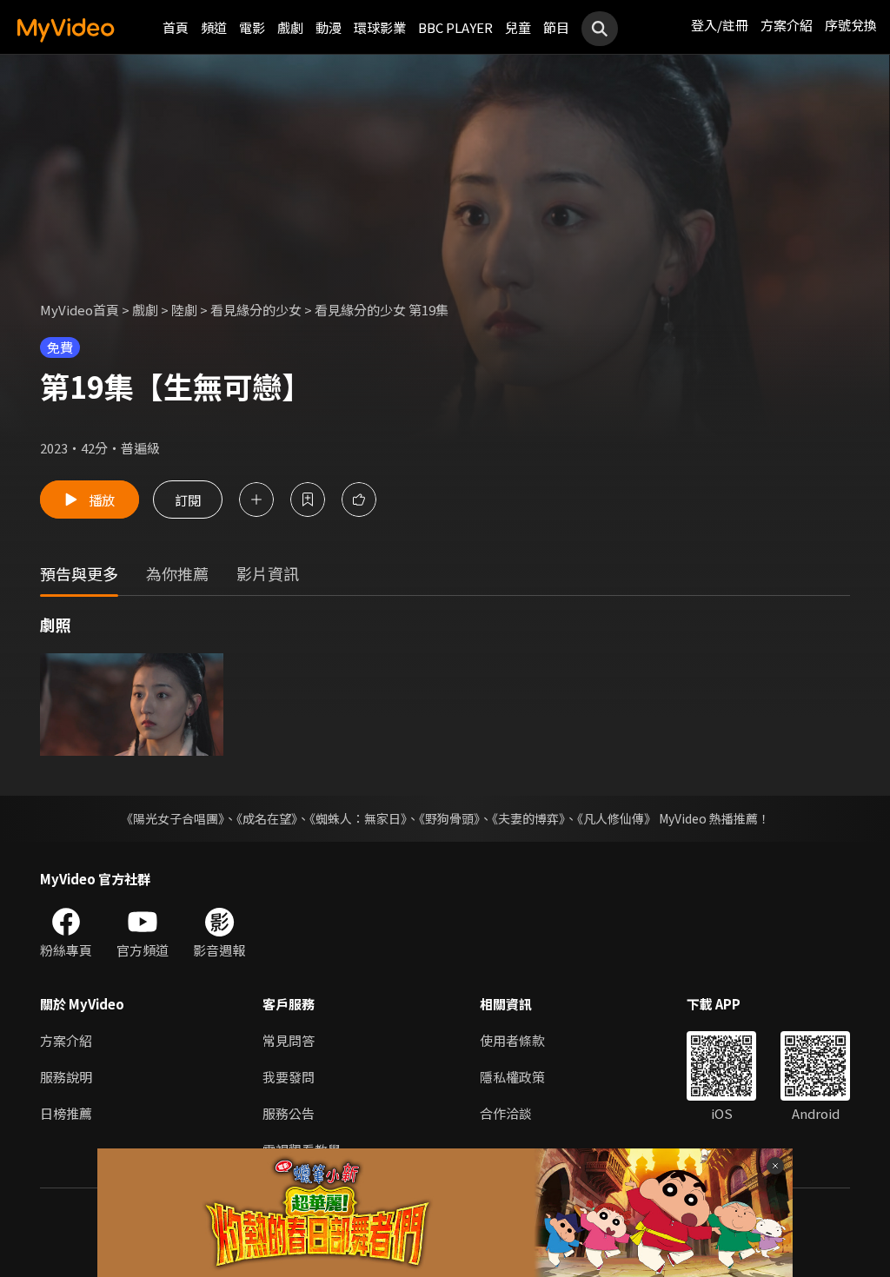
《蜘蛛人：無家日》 (358, 818)
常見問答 (288, 1040)
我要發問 (288, 1077)
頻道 (214, 27)
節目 (556, 27)
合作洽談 (506, 1113)
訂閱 (188, 499)
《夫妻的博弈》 (528, 818)
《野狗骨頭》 (449, 818)
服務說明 (66, 1077)
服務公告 (288, 1113)
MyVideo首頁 (79, 310)
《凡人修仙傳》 (616, 818)
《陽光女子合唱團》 (172, 818)
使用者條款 (512, 1040)
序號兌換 (851, 25)
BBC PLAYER (455, 27)
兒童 (518, 27)
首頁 (176, 27)
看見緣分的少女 (256, 310)
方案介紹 (786, 25)
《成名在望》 (266, 818)
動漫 (328, 27)
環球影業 (380, 27)
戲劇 (290, 27)
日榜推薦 (66, 1113)
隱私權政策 (512, 1077)
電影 (252, 27)
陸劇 (184, 310)
